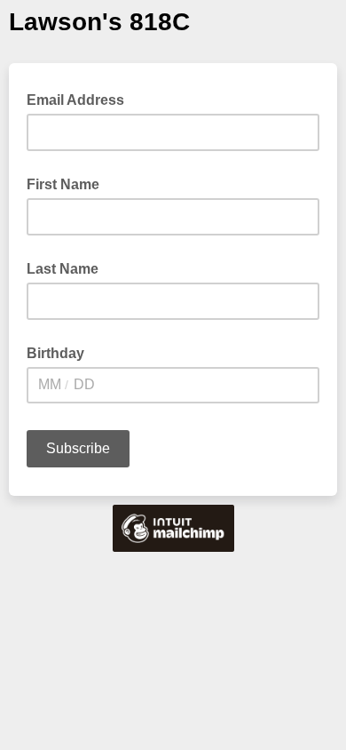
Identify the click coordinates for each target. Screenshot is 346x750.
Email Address (81, 98)
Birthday (55, 353)
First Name (63, 184)
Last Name (62, 268)
